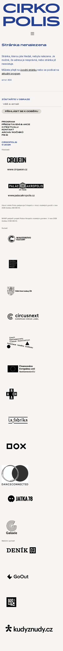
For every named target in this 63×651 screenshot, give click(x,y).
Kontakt (8, 130)
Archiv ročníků (12, 132)
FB (4, 135)
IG (7, 135)
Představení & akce (16, 124)
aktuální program (11, 73)
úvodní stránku (28, 69)
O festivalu (10, 127)
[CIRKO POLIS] (31, 15)
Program (8, 122)
